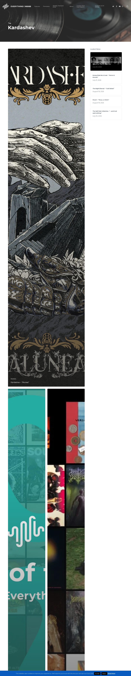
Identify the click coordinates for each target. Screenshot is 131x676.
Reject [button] (104, 673)
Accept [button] (97, 673)
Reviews (13, 379)
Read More (111, 673)
